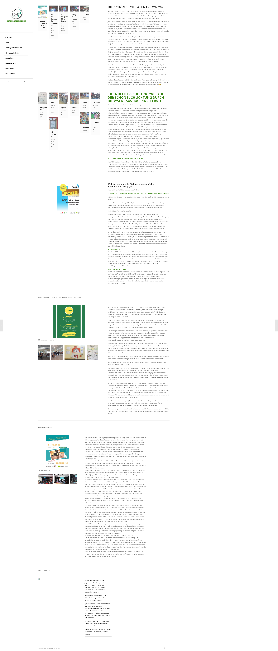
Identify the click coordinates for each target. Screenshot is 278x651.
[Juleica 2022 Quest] (82, 357)
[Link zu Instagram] (8, 81)
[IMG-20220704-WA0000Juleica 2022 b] (47, 357)
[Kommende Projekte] (1, 325)
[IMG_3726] (50, 481)
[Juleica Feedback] (96, 357)
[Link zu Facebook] (24, 81)
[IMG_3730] (66, 481)
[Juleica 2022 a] (60, 357)
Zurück (43, 352)
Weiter (95, 352)
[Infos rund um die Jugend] (276, 325)
